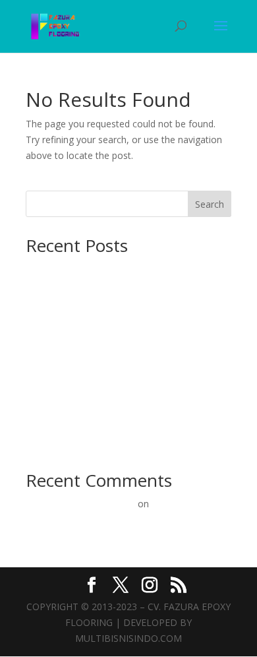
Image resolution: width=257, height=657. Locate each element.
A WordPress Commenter (80, 503)
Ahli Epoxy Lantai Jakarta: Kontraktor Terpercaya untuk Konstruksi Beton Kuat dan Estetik (121, 356)
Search (209, 204)
